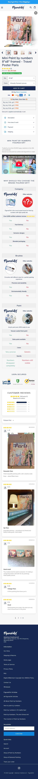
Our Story (7, 651)
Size (5, 78)
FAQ (5, 673)
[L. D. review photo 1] (21, 451)
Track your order (9, 762)
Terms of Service (9, 664)
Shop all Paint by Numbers (12, 753)
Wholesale (7, 687)
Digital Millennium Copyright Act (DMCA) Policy (19, 678)
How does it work (13, 122)
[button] (6, 68)
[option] (8, 52)
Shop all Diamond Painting (12, 757)
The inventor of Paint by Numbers (14, 719)
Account (6, 748)
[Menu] (2, 7)
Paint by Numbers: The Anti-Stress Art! (16, 714)
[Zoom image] (19, 30)
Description (11, 118)
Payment (10, 127)
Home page (7, 660)
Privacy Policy (8, 669)
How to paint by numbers (12, 705)
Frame (5, 83)
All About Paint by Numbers (12, 701)
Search (6, 744)
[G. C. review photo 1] (21, 507)
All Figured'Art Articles (11, 696)
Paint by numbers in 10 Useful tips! (15, 710)
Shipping (10, 132)
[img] (7, 427)
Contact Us (7, 682)
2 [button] (18, 618)
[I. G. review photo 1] (21, 556)
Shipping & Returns (10, 655)
